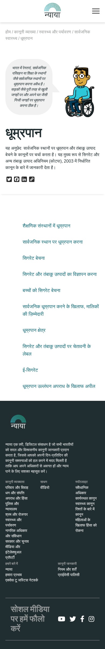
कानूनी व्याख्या (25, 32)
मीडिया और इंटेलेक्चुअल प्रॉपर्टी (13, 552)
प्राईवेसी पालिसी (68, 575)
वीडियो (44, 487)
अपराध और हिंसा (16, 498)
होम (8, 32)
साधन (43, 482)
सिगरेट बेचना (34, 258)
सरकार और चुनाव (17, 541)
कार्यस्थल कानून (86, 498)
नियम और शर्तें (67, 569)
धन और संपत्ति (14, 493)
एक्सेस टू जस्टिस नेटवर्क (21, 580)
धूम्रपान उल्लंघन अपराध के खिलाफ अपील (59, 386)
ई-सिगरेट (30, 370)
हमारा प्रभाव (13, 575)
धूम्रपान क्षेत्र (34, 330)
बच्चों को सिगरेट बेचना (41, 290)
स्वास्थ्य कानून (84, 503)
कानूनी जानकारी (67, 564)
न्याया (8, 569)
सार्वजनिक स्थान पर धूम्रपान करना (53, 242)
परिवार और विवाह (16, 487)
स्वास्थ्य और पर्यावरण (55, 32)
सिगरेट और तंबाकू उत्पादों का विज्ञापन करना (60, 274)
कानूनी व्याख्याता (14, 482)
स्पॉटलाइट (81, 482)
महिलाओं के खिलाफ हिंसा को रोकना (86, 525)
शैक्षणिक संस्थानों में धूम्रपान (46, 226)
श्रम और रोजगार (16, 514)
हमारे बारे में (11, 564)
